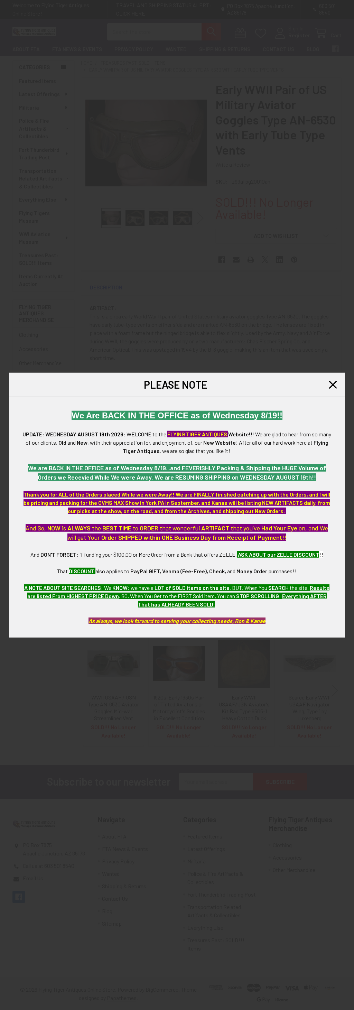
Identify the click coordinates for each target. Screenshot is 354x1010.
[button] (333, 384)
